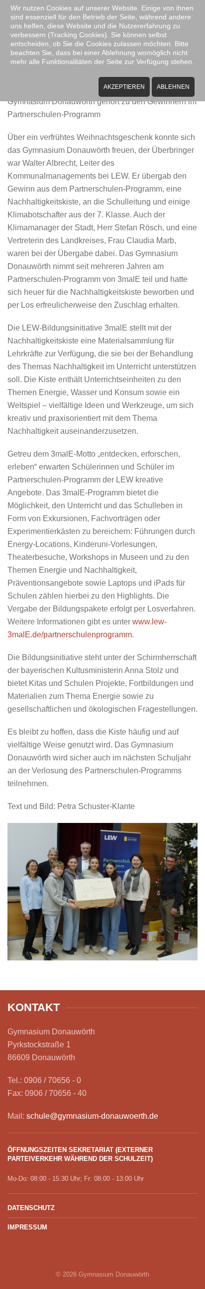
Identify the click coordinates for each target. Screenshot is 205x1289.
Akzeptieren (124, 86)
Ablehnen (173, 86)
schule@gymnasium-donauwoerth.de (92, 1116)
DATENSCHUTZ (31, 1208)
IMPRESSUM (27, 1227)
